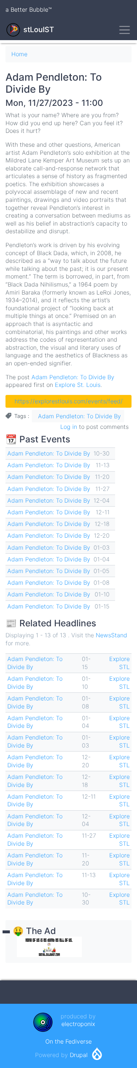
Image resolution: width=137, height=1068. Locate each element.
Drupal (79, 1055)
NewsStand (111, 635)
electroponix (78, 1023)
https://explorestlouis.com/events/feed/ (69, 401)
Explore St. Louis (77, 384)
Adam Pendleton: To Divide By (72, 377)
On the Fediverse (68, 1041)
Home (19, 54)
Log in (68, 426)
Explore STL (119, 663)
